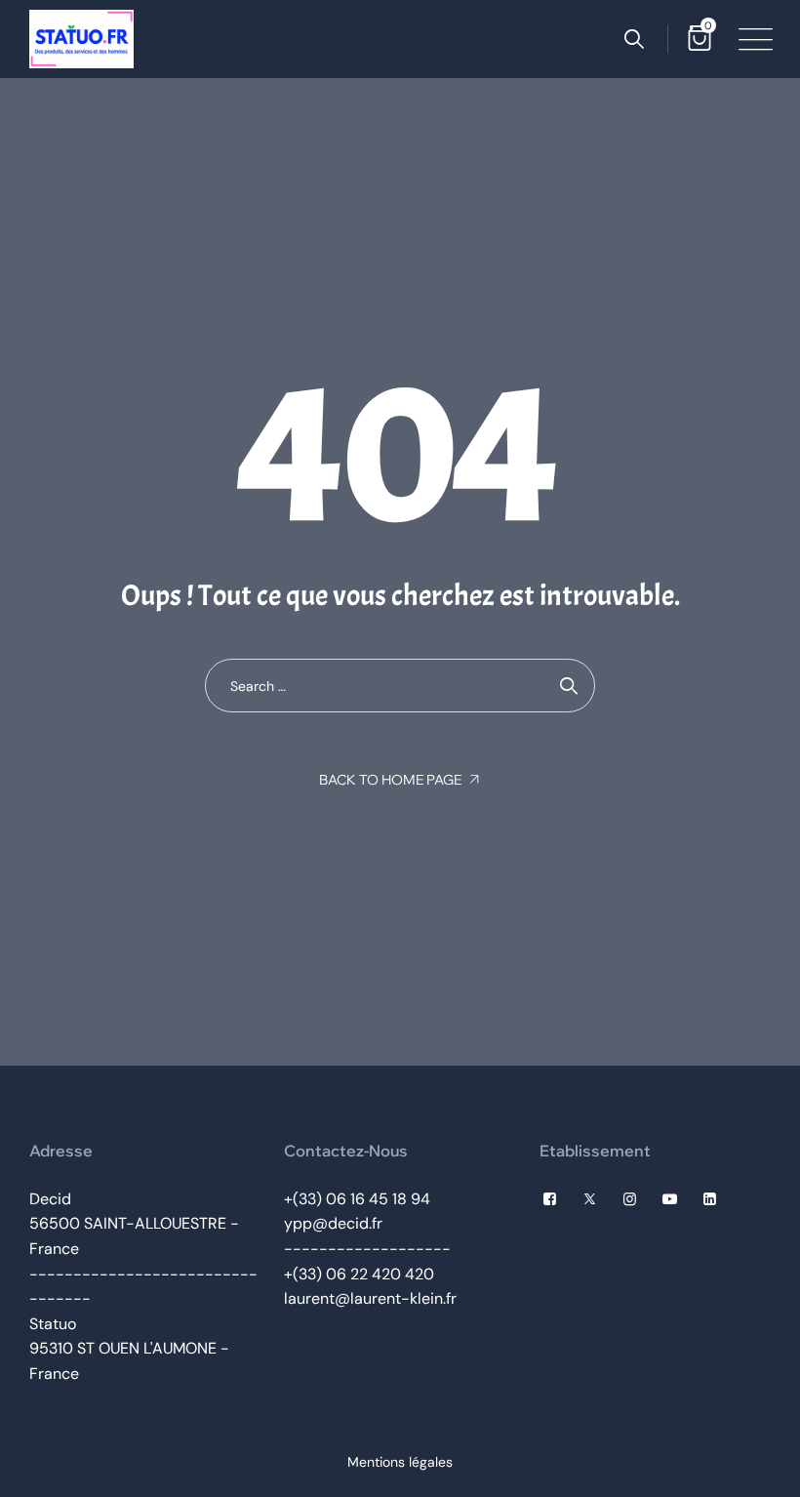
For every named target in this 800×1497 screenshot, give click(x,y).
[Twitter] (590, 1199)
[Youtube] (670, 1199)
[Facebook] (550, 1199)
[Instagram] (630, 1199)
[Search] (634, 39)
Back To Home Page (390, 780)
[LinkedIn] (710, 1199)
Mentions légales (400, 1462)
